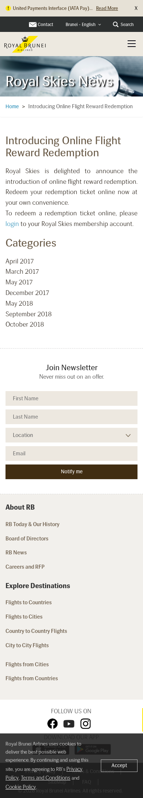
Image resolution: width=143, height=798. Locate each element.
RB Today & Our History (32, 524)
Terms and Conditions (45, 778)
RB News (16, 552)
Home (12, 106)
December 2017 (27, 293)
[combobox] (83, 25)
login (12, 224)
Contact (45, 24)
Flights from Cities (27, 664)
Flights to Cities (24, 616)
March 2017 (22, 271)
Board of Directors (27, 538)
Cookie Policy (21, 787)
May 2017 (19, 282)
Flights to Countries (29, 602)
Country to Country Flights (37, 631)
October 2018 (25, 324)
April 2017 (20, 261)
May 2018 (19, 303)
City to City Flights (28, 645)
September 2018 (29, 314)
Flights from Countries (32, 678)
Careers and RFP (25, 567)
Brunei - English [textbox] (81, 24)
